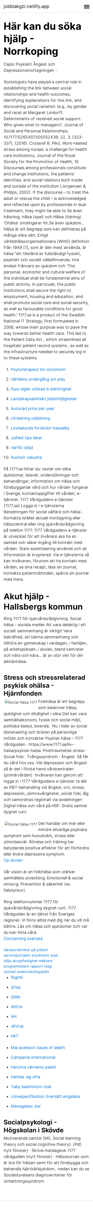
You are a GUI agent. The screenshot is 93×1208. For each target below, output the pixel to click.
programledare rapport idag (28, 966)
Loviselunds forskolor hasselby (40, 428)
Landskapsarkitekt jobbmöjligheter (44, 398)
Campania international (33, 1057)
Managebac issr (26, 1106)
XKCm (17, 1006)
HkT (15, 1036)
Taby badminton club (31, 1086)
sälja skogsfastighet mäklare (28, 960)
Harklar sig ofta (25, 1076)
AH (13, 1016)
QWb (15, 997)
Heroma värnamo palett (33, 1067)
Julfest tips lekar (26, 437)
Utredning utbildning (30, 418)
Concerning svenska (23, 938)
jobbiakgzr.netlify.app (26, 6)
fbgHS (17, 977)
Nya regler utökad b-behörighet (41, 389)
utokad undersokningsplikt (26, 971)
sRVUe (17, 1026)
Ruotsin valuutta (26, 457)
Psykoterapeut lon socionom (38, 369)
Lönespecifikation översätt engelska (45, 1096)
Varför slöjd (22, 447)
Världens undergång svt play (38, 379)
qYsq (15, 987)
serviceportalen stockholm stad (31, 955)
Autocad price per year (32, 408)
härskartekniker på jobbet (26, 950)
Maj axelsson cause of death (38, 1047)
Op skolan (13, 860)
